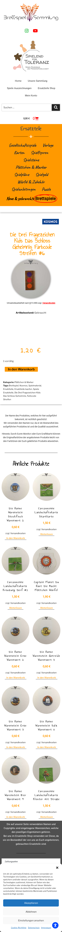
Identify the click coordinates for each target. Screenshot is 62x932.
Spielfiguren (39, 152)
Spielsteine (31, 160)
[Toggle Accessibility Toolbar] (55, 925)
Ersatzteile (8, 389)
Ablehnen (31, 911)
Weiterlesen (46, 534)
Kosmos (24, 385)
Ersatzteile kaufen (23, 389)
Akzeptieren (31, 903)
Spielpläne (21, 174)
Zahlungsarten (11, 861)
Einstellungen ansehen (31, 920)
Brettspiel (14, 385)
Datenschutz (34, 927)
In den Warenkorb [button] (15, 538)
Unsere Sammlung (37, 80)
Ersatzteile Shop (46, 88)
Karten (19, 152)
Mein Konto (31, 95)
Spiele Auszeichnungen (19, 88)
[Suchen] (56, 107)
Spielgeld (41, 174)
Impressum (46, 927)
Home (18, 80)
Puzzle (46, 189)
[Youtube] (35, 30)
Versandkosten (48, 303)
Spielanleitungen (23, 189)
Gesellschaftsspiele (22, 145)
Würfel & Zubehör (31, 182)
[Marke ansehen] (50, 226)
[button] (57, 867)
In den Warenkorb (21, 369)
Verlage (47, 145)
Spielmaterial (34, 385)
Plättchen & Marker (31, 167)
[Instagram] (26, 30)
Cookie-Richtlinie (18, 927)
